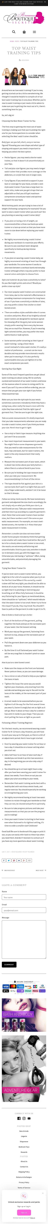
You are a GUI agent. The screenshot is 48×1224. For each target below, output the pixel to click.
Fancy (19, 860)
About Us (24, 1161)
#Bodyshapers (16, 852)
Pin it (14, 860)
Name (4, 891)
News (17, 41)
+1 (24, 860)
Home (12, 41)
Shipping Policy (24, 1172)
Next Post (40, 870)
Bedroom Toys (24, 1147)
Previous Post (9, 870)
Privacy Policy (24, 1182)
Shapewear (24, 1141)
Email (29, 860)
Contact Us (24, 1167)
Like (4, 860)
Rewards (24, 1152)
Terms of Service (24, 1188)
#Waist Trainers (28, 852)
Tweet (8, 860)
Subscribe (25, 60)
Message (5, 917)
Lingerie (24, 1136)
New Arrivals (24, 1131)
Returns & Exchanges (24, 1177)
